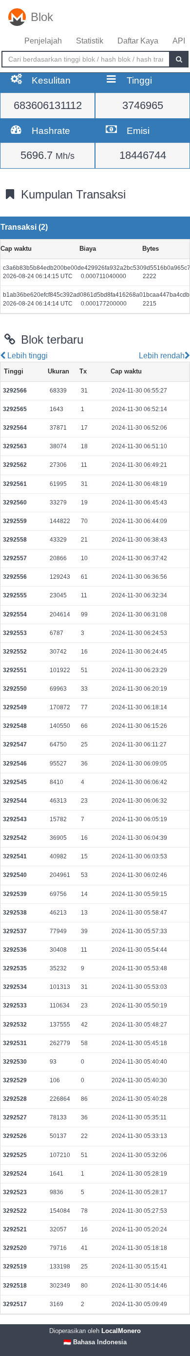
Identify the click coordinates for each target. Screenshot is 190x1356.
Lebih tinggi (26, 355)
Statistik (89, 41)
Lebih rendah (161, 355)
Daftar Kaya (137, 41)
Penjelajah (43, 41)
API (178, 41)
